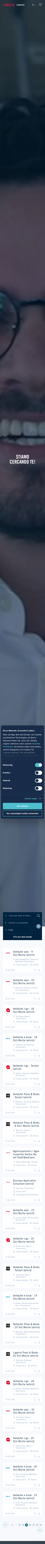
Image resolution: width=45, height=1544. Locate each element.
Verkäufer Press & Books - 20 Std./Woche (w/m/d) (26, 1326)
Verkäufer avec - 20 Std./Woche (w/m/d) (23, 982)
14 (23, 1525)
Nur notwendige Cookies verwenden (22, 813)
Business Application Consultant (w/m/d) (24, 1182)
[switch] (38, 773)
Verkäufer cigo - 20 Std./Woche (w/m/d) (23, 1240)
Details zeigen (31, 798)
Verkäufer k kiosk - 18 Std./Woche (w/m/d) (25, 1039)
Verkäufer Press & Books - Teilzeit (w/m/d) (26, 1096)
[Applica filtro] (38, 915)
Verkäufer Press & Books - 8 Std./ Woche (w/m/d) (26, 1124)
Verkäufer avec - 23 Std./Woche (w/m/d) (23, 1212)
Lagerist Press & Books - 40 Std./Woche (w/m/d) (26, 1354)
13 (19, 1525)
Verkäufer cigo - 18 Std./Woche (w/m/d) (23, 1010)
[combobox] (19, 922)
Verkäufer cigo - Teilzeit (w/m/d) (26, 1067)
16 (30, 1525)
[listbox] (19, 929)
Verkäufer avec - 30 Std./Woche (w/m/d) (23, 1411)
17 (33, 1525)
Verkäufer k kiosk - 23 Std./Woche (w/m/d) (25, 1497)
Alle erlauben (22, 806)
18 (37, 1525)
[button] (39, 970)
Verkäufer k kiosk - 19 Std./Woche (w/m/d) (25, 1297)
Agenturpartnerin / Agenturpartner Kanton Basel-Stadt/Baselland (26, 1154)
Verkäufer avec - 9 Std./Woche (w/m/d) (23, 953)
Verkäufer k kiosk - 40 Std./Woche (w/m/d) (25, 1468)
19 (40, 1525)
